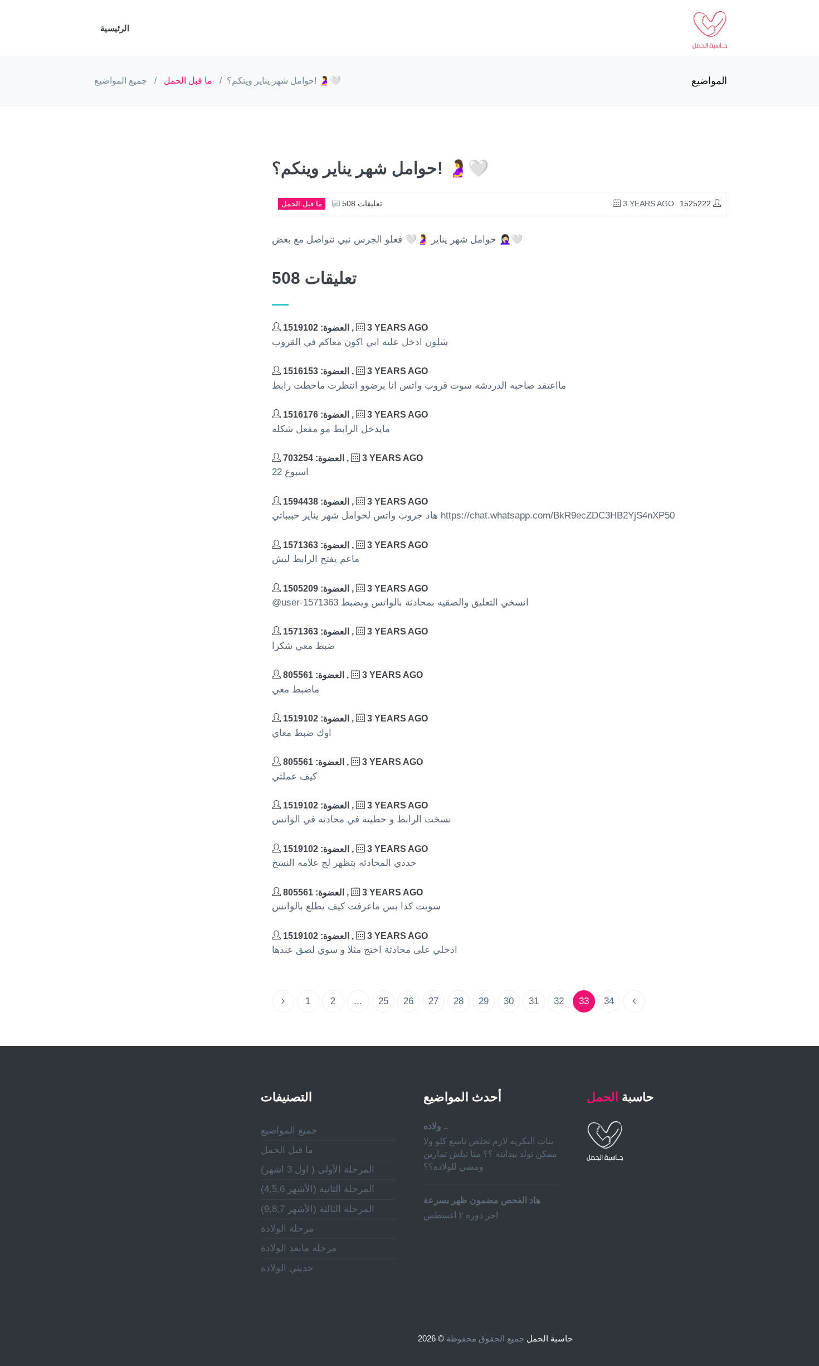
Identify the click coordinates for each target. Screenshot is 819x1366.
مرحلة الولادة (287, 1228)
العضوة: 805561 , (352, 675)
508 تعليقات (361, 203)
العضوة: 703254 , (352, 458)
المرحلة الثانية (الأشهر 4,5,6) (317, 1189)
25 (383, 1001)
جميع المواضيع (120, 80)
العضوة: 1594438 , (354, 501)
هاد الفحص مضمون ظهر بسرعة (481, 1200)
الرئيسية (114, 28)
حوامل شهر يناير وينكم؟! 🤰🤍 (284, 80)
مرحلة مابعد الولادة (299, 1248)
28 (459, 1001)
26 (408, 1001)
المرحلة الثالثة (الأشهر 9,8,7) (317, 1209)
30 (509, 1001)
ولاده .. (435, 1126)
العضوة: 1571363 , (354, 545)
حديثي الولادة (287, 1268)
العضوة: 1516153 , (354, 371)
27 (433, 1001)
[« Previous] (283, 1001)
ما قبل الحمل (188, 80)
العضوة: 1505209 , (354, 588)
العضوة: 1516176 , (354, 414)
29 (484, 1001)
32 (559, 1001)
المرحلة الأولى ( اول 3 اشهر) (317, 1169)
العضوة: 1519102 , (354, 327)
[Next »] (634, 1001)
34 (609, 1001)
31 (534, 1001)
